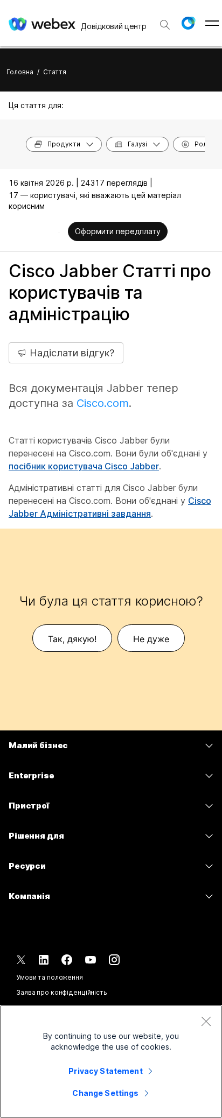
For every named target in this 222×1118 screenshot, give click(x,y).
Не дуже (151, 639)
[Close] (205, 1021)
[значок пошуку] (165, 25)
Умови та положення (49, 977)
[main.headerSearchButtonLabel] (165, 21)
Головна (19, 72)
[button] (188, 23)
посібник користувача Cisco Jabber (84, 466)
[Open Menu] (212, 23)
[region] (111, 1061)
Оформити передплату (118, 231)
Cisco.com (103, 403)
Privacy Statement (105, 1070)
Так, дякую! (72, 639)
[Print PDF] (59, 232)
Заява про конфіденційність (61, 992)
